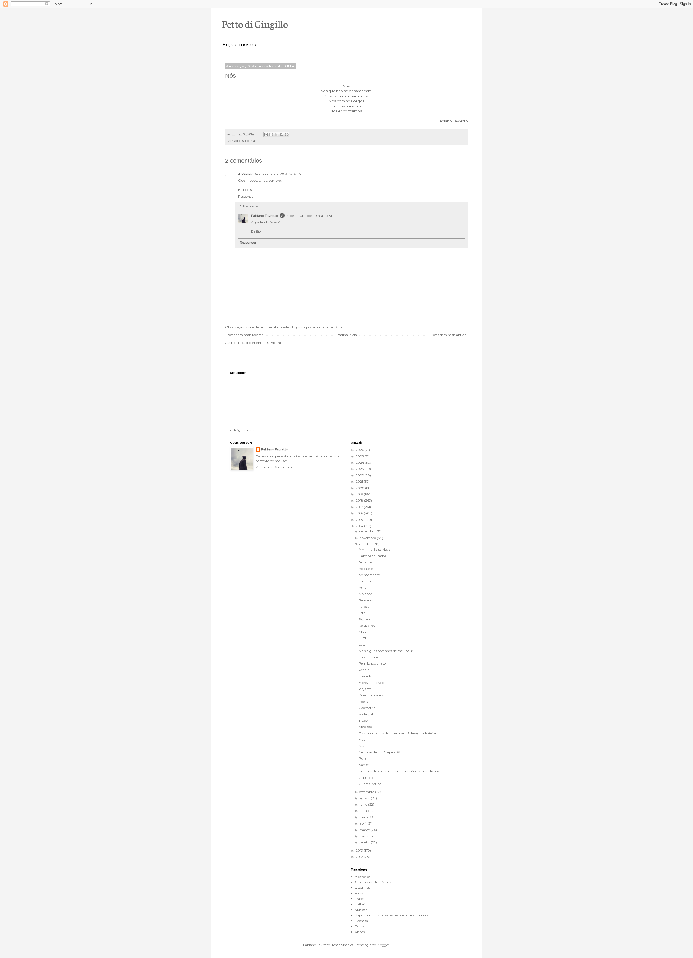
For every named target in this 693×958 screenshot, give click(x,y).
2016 (360, 513)
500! (362, 638)
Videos (360, 932)
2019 (360, 494)
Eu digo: (365, 581)
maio (363, 817)
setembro (367, 792)
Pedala (364, 670)
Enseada (365, 676)
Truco (363, 720)
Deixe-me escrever (373, 695)
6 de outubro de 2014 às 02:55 (278, 174)
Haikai (360, 904)
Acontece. (366, 569)
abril (363, 823)
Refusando (367, 625)
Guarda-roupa (370, 784)
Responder (246, 196)
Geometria (367, 708)
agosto (365, 798)
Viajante (365, 689)
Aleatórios (362, 877)
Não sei (364, 765)
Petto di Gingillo (255, 23)
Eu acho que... (369, 657)
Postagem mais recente (245, 335)
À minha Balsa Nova (375, 549)
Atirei (363, 588)
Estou (363, 613)
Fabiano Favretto (264, 216)
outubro (366, 544)
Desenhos (362, 887)
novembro (368, 538)
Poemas (250, 141)
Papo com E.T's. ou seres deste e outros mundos (392, 915)
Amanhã (366, 562)
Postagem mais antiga (448, 335)
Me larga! (366, 714)
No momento (369, 575)
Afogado (365, 727)
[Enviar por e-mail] (266, 134)
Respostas (251, 206)
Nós (361, 746)
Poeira (364, 701)
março (365, 830)
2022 (360, 475)
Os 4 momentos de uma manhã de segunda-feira (397, 733)
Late (362, 644)
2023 (360, 469)
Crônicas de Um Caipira (373, 882)
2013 (360, 850)
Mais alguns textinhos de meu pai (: (386, 651)
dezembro (367, 531)
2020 (360, 488)
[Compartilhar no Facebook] (281, 134)
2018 (360, 500)
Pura (363, 758)
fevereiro (366, 836)
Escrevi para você (372, 683)
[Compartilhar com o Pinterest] (286, 134)
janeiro (365, 842)
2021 (360, 481)
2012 (360, 857)
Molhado (365, 594)
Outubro (366, 778)
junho (364, 811)
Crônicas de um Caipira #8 (379, 752)
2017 (360, 507)
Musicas (361, 910)
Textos (359, 926)
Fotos (359, 893)
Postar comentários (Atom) (259, 343)
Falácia (364, 606)
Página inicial (347, 335)
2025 (360, 456)
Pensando (366, 600)
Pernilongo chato (372, 663)
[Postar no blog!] (271, 134)
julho (363, 804)
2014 (360, 526)
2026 (360, 450)
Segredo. (365, 619)
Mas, (362, 739)
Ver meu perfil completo (274, 467)
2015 (360, 520)
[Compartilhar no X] (276, 134)
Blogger (383, 945)
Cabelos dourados (372, 556)
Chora (363, 632)
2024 (360, 462)
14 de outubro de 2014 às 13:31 (309, 216)
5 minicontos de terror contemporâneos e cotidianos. (399, 771)
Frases (359, 899)
